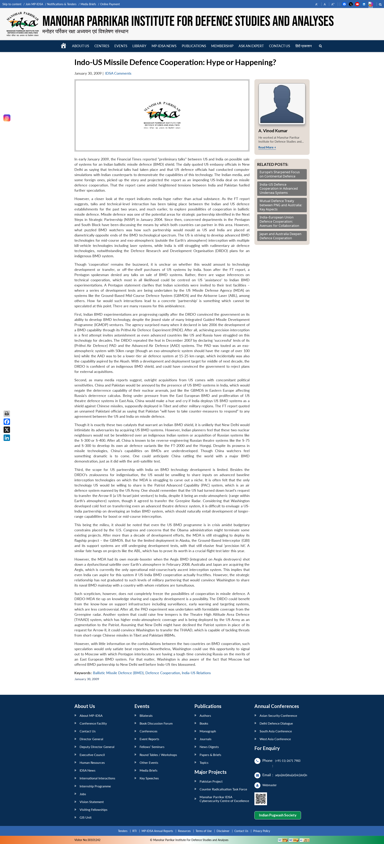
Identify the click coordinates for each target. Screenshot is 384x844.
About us (80, 46)
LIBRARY (139, 46)
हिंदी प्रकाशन (303, 46)
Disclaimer (223, 831)
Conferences (148, 731)
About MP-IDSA (91, 715)
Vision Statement (92, 802)
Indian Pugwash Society (277, 815)
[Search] (320, 46)
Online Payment (110, 4)
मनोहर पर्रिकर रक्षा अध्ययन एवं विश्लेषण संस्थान (85, 31)
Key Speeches (149, 778)
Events (120, 46)
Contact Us (88, 731)
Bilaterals (146, 715)
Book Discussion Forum (156, 723)
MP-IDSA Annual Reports (157, 831)
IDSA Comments (118, 73)
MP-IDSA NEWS (164, 46)
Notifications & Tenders (61, 4)
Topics (204, 762)
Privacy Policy (261, 831)
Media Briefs (88, 4)
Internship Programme (95, 786)
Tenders (122, 831)
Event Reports (149, 739)
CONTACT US (279, 46)
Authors (205, 715)
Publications (194, 46)
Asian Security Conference (278, 715)
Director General (91, 739)
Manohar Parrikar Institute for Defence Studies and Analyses (188, 21)
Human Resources (92, 762)
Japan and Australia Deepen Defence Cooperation (280, 236)
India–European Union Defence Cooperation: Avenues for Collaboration (279, 221)
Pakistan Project (211, 781)
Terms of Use (204, 831)
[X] (7, 430)
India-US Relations (196, 673)
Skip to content (11, 4)
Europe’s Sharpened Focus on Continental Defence (280, 174)
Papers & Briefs (210, 755)
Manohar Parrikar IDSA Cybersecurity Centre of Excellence (224, 799)
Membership (222, 46)
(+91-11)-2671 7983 (287, 760)
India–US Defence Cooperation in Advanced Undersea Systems (279, 188)
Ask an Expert (251, 46)
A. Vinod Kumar (273, 130)
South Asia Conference (276, 731)
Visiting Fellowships (93, 809)
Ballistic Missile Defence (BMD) (118, 673)
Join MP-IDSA (34, 4)
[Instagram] (6, 117)
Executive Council (92, 755)
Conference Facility (93, 723)
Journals (205, 739)
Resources (184, 831)
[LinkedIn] (7, 438)
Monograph (208, 731)
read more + (267, 147)
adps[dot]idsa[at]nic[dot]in (291, 775)
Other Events (149, 762)
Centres (101, 46)
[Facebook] (7, 422)
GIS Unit (86, 817)
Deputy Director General (97, 747)
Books (204, 723)
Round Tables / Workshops (158, 755)
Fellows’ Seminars (152, 747)
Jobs (83, 794)
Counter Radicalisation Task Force (223, 789)
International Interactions (97, 778)
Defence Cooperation (162, 673)
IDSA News (87, 770)
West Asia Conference (275, 739)
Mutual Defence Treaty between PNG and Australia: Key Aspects (281, 205)
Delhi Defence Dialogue (276, 723)
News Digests (209, 747)
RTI (134, 831)
